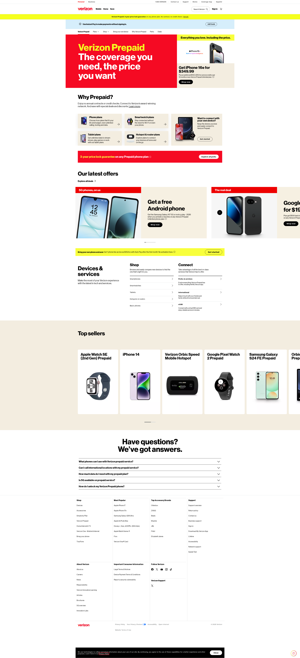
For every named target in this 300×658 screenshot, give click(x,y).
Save (112, 9)
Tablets (133, 292)
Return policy (193, 511)
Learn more (134, 106)
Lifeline (191, 536)
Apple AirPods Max (121, 521)
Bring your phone (83, 536)
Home (105, 9)
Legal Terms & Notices (122, 569)
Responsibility (82, 585)
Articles (79, 595)
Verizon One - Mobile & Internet (88, 531)
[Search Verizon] (200, 9)
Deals (160, 32)
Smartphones (135, 279)
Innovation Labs (82, 611)
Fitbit (153, 531)
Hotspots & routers (137, 299)
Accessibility (193, 542)
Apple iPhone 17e (120, 511)
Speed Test (192, 552)
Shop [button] (105, 32)
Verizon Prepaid (83, 32)
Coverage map (206, 2)
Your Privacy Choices (134, 624)
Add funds (211, 24)
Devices (80, 505)
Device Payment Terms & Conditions (127, 575)
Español (219, 2)
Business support (194, 521)
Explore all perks (208, 157)
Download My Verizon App (198, 531)
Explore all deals (85, 181)
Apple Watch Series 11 (122, 531)
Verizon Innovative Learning (87, 590)
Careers (80, 575)
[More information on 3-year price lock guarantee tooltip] (150, 157)
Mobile (98, 9)
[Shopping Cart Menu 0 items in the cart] (221, 9)
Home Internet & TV (84, 526)
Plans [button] (95, 32)
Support (186, 2)
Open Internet (164, 624)
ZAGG (153, 511)
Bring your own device (120, 32)
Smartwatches (135, 286)
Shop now (185, 82)
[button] (150, 461)
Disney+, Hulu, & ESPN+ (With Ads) (127, 526)
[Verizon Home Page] (85, 8)
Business (91, 2)
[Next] (219, 212)
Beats (153, 516)
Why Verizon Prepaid (139, 32)
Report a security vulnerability (125, 580)
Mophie (154, 521)
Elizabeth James (157, 536)
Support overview (194, 505)
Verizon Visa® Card (121, 542)
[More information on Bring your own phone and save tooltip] (174, 252)
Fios (115, 536)
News (79, 580)
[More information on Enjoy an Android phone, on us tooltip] (166, 219)
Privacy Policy (120, 624)
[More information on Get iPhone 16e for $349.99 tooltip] (213, 77)
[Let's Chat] (293, 653)
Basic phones (135, 306)
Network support (194, 547)
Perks (152, 32)
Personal (81, 2)
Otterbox (154, 505)
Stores (195, 2)
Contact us (175, 2)
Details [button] (185, 17)
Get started (205, 139)
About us (80, 569)
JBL (152, 526)
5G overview (81, 605)
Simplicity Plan (82, 516)
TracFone (80, 542)
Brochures (80, 600)
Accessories (81, 511)
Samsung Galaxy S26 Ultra (124, 516)
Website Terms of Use (123, 630)
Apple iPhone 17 (120, 505)
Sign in (190, 526)
